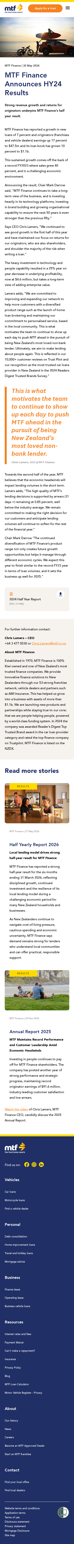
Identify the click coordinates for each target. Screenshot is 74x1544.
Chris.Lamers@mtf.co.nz (49, 643)
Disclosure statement (17, 1522)
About (10, 1409)
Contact (12, 1470)
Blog (7, 1376)
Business (12, 1278)
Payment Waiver (14, 1342)
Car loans (10, 1192)
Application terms (15, 1513)
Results (23, 786)
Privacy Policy (13, 1368)
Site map (10, 1535)
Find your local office (17, 1482)
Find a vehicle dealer (17, 1209)
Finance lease (12, 1289)
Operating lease (14, 1298)
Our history (11, 1421)
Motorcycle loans (15, 1200)
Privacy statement (15, 1526)
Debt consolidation (16, 1236)
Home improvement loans (20, 1245)
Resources (14, 1322)
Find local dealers (15, 1490)
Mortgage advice (15, 1262)
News (8, 1429)
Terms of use (12, 1517)
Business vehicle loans (17, 1306)
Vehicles (12, 1180)
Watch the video (16, 1109)
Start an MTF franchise (18, 1454)
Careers (9, 1437)
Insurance (10, 1359)
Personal (12, 1225)
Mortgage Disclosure (17, 1531)
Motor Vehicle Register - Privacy (23, 1393)
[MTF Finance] (13, 12)
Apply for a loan (45, 8)
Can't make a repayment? (20, 1351)
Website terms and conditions (22, 1508)
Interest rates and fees (18, 1334)
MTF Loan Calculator (17, 1384)
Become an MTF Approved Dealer (25, 1446)
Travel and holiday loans (19, 1253)
